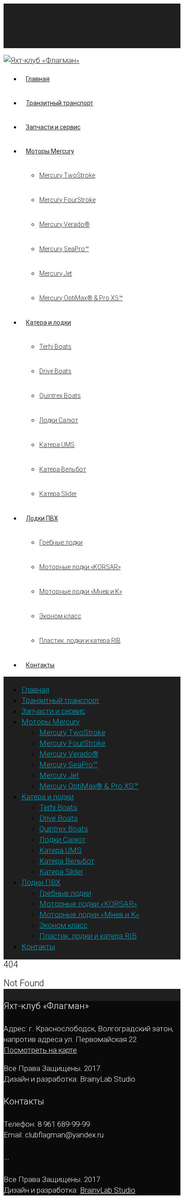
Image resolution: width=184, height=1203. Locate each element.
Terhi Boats (55, 346)
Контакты (40, 665)
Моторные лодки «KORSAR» (80, 566)
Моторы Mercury (50, 151)
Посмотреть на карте (40, 1050)
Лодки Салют (58, 420)
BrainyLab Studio (107, 1190)
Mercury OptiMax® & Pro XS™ (81, 298)
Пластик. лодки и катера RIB (80, 640)
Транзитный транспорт (59, 103)
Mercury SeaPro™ (64, 248)
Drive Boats (55, 371)
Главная (38, 79)
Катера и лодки (48, 322)
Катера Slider (58, 493)
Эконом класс (60, 616)
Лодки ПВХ (42, 518)
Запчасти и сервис (53, 127)
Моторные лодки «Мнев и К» (80, 591)
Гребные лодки (61, 542)
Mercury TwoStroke (67, 175)
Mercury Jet (55, 273)
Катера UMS (57, 444)
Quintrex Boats (60, 395)
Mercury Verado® (64, 224)
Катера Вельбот (62, 469)
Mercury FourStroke (67, 199)
